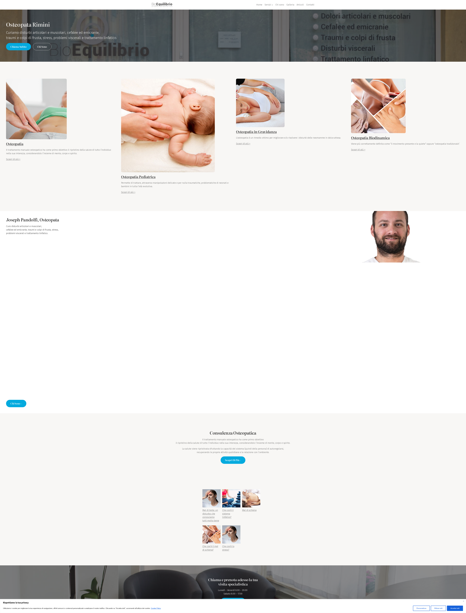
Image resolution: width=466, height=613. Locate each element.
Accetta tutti (454, 608)
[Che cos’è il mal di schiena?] (211, 535)
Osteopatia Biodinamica (370, 137)
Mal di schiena (249, 510)
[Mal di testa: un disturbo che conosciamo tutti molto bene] (211, 499)
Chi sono (42, 46)
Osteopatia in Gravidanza (256, 131)
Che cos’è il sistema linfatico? (228, 514)
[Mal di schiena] (251, 499)
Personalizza (421, 608)
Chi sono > (16, 403)
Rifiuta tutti (438, 608)
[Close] (463, 601)
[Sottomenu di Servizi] (272, 5)
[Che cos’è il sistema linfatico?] (231, 499)
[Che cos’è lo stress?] (231, 535)
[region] (233, 606)
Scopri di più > (13, 159)
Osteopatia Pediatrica (138, 176)
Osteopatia (14, 143)
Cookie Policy (156, 608)
